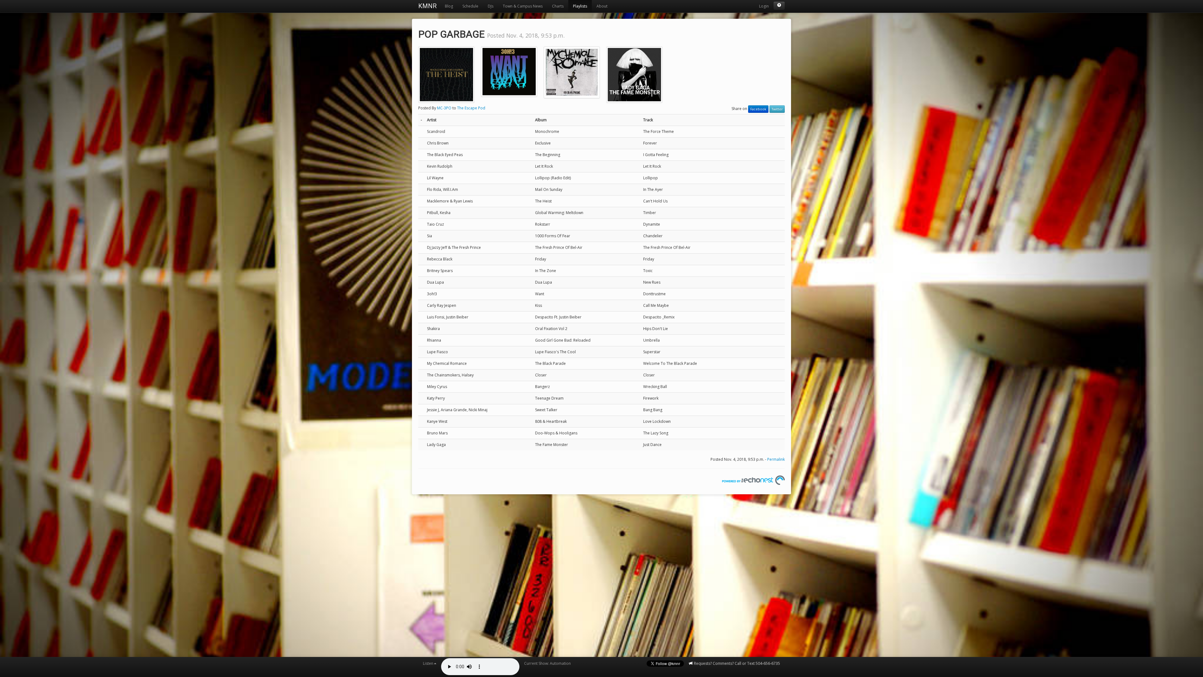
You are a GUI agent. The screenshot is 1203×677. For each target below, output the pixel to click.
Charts (558, 6)
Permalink (776, 459)
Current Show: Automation (547, 663)
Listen (428, 663)
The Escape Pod (471, 108)
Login (764, 6)
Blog (449, 6)
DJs (490, 6)
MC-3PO (444, 108)
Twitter (777, 109)
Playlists (580, 6)
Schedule (470, 6)
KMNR (427, 6)
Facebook (758, 109)
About (601, 6)
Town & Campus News (523, 6)
